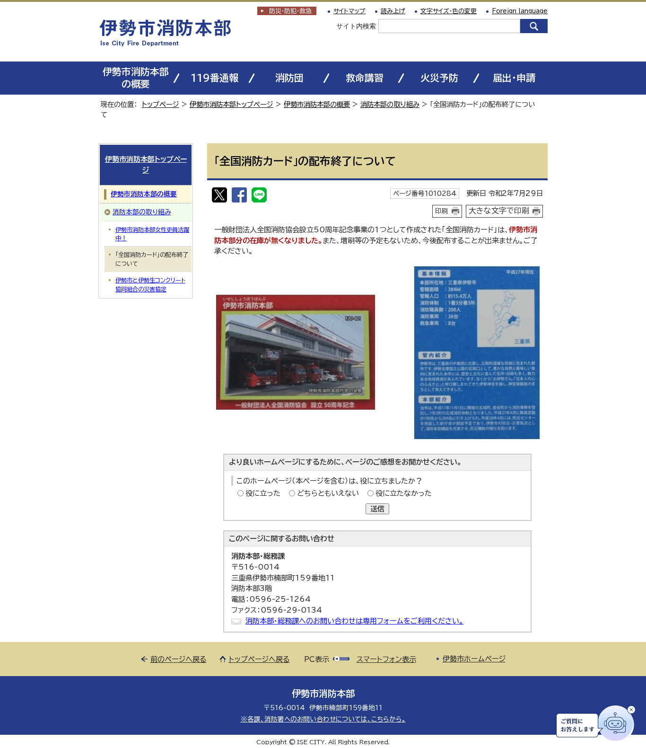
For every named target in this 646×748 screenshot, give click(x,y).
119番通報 (214, 77)
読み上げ (393, 11)
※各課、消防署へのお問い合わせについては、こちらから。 (323, 719)
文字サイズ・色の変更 (448, 11)
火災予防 (439, 77)
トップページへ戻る (259, 659)
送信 (377, 508)
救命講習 (365, 77)
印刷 (441, 211)
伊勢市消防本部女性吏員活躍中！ (152, 234)
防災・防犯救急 (290, 11)
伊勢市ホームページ (474, 658)
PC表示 (316, 659)
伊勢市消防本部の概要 (136, 77)
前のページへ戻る (178, 659)
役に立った (262, 493)
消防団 (289, 77)
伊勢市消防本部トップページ (231, 104)
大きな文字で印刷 (499, 210)
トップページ (160, 104)
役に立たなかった (403, 493)
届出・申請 (514, 77)
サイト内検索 (356, 26)
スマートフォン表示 (386, 659)
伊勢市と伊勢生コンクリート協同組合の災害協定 (150, 284)
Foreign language (520, 11)
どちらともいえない (328, 493)
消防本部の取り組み (389, 104)
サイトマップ (349, 11)
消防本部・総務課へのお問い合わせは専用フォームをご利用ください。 (354, 621)
